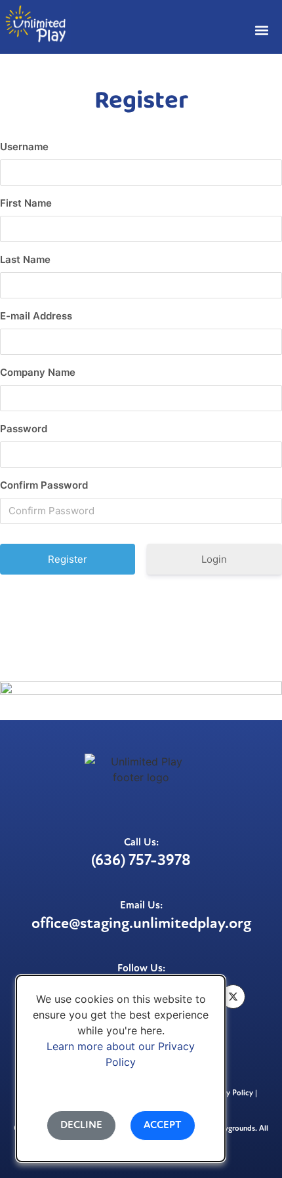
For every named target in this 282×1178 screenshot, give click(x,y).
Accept (163, 1125)
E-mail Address (36, 316)
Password (23, 428)
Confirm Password (44, 485)
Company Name (37, 372)
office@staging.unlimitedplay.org (141, 924)
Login (214, 559)
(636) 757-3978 (141, 861)
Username (24, 146)
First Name (26, 203)
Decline (81, 1125)
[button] (261, 30)
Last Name (25, 259)
